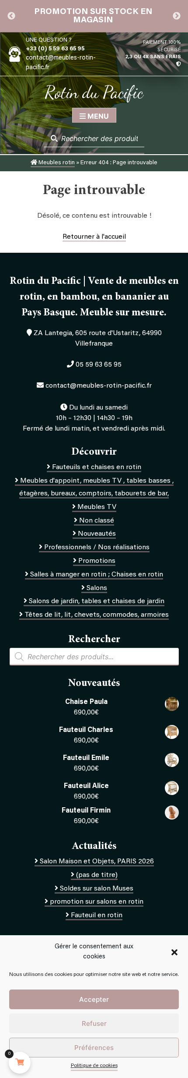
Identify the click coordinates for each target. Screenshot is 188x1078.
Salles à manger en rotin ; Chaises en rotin (96, 574)
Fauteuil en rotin (96, 915)
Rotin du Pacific (94, 92)
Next (176, 16)
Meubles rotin (56, 163)
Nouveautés (97, 533)
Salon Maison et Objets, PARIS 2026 (97, 861)
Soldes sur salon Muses (96, 888)
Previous (11, 16)
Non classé (96, 520)
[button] (174, 952)
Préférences (94, 1047)
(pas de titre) (97, 875)
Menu (97, 116)
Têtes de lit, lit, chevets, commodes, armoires (96, 615)
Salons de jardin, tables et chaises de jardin (96, 601)
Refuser (94, 1023)
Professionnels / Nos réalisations (97, 547)
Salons (97, 588)
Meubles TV (96, 507)
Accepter (94, 999)
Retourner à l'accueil (94, 236)
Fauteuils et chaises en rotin (96, 467)
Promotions (96, 561)
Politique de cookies (94, 1065)
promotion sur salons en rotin (96, 901)
